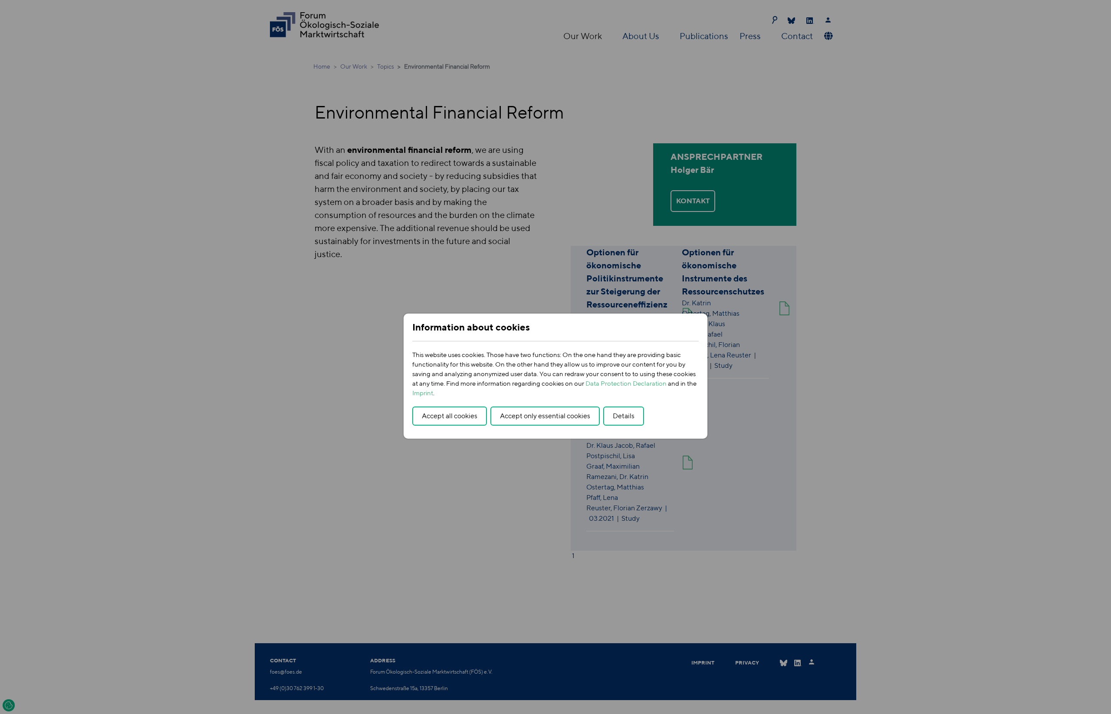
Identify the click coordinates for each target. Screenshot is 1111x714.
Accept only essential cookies (545, 416)
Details (623, 416)
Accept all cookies (449, 416)
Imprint (422, 393)
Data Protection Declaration (626, 383)
